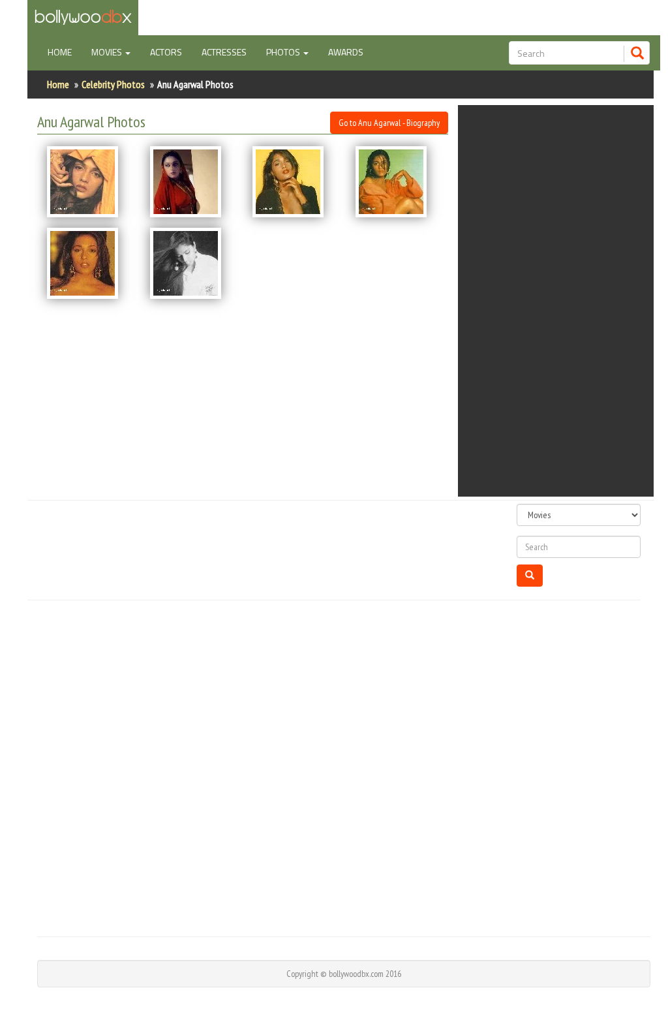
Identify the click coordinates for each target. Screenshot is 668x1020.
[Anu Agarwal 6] (191, 263)
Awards (345, 52)
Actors (166, 52)
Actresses (224, 52)
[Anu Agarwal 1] (88, 181)
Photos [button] (284, 52)
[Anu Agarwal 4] (397, 181)
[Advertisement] (565, 301)
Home (65, 51)
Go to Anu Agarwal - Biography (389, 123)
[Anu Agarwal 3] (294, 181)
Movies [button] (107, 52)
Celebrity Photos (113, 84)
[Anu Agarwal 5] (88, 263)
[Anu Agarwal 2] (191, 181)
